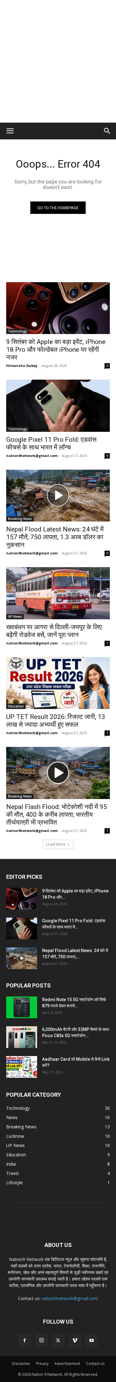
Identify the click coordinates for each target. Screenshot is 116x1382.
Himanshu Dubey (21, 365)
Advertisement (67, 1363)
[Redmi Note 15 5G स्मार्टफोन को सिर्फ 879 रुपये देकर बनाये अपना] (21, 1007)
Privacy (42, 1363)
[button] (10, 131)
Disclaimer (21, 1363)
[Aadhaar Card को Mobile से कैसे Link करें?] (21, 1067)
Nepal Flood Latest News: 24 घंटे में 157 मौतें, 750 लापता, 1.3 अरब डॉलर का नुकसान (55, 537)
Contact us (95, 1363)
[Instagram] (41, 1340)
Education (16, 706)
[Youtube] (91, 1341)
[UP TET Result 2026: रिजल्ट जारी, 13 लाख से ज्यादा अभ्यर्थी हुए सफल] (58, 683)
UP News (15, 616)
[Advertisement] (58, 61)
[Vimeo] (75, 1341)
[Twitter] (58, 1341)
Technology (17, 331)
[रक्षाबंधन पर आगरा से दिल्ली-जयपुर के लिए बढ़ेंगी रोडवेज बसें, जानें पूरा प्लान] (58, 593)
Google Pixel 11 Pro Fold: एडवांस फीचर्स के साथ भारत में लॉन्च (51, 443)
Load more (56, 844)
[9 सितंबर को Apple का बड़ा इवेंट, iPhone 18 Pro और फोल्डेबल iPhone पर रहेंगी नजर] (58, 308)
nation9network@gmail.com (32, 455)
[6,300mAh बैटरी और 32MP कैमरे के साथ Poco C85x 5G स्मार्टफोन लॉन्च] (21, 1037)
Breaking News (20, 519)
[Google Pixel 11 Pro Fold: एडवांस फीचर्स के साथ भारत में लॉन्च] (58, 406)
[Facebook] (25, 1341)
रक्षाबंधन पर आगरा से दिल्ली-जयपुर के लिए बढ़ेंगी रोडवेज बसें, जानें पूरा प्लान (54, 631)
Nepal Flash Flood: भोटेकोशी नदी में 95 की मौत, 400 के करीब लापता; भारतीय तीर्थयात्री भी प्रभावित (56, 814)
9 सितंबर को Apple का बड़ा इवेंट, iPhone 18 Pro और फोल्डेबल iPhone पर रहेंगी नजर (55, 349)
